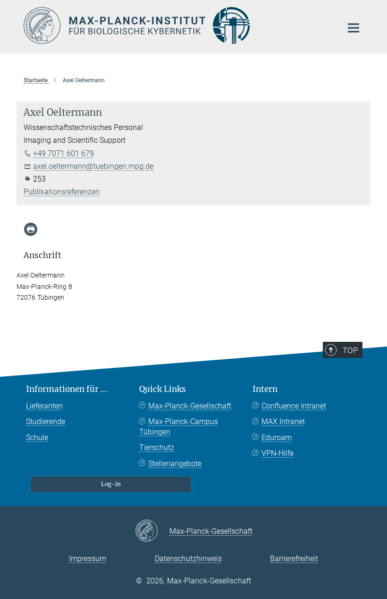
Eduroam (276, 437)
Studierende (45, 421)
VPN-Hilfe (277, 453)
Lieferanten (44, 405)
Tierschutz (156, 447)
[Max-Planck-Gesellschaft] (152, 531)
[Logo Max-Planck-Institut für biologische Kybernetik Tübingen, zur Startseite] (177, 25)
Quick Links (162, 389)
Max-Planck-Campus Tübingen (178, 426)
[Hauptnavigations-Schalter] (353, 27)
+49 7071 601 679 (63, 153)
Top (350, 350)
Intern (265, 389)
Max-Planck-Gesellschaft (189, 405)
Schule (37, 437)
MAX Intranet (283, 421)
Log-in (111, 483)
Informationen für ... (67, 389)
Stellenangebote (175, 463)
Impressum (87, 558)
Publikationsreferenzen (62, 191)
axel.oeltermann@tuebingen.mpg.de (93, 166)
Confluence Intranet (293, 405)
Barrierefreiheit (294, 558)
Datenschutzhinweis (188, 558)
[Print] (31, 229)
